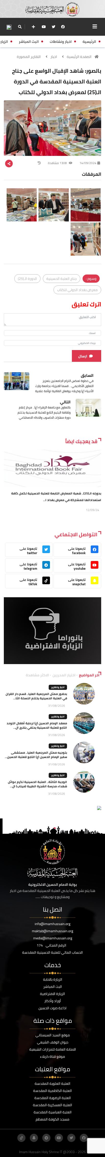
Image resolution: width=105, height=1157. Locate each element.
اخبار (53, 56)
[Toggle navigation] (94, 26)
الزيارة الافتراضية (52, 993)
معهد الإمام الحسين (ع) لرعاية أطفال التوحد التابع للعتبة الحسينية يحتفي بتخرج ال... (37, 725)
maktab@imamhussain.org (52, 931)
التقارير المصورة (29, 56)
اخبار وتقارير (57, 687)
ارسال (82, 356)
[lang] (9, 27)
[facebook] (63, 26)
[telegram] (46, 1138)
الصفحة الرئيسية (79, 56)
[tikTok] (21, 1138)
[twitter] (53, 26)
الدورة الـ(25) (27, 278)
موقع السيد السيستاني (52, 1035)
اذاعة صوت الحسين (52, 1008)
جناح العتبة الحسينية (61, 278)
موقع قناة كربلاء (52, 1056)
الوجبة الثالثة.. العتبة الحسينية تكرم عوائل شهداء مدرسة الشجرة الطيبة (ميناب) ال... (37, 784)
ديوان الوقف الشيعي (52, 1042)
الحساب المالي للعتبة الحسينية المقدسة (52, 952)
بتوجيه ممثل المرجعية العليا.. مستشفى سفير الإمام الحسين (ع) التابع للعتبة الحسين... (36, 755)
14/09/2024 (88, 163)
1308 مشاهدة (58, 163)
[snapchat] (34, 1138)
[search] (20, 26)
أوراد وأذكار (52, 1001)
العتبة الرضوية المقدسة (52, 1097)
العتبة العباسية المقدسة (53, 1112)
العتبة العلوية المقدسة (52, 1083)
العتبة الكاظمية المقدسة (52, 1090)
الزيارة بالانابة (52, 979)
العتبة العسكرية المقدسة (52, 1105)
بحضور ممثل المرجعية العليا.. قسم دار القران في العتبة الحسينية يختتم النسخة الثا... (36, 696)
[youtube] (43, 26)
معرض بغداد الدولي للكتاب (77, 290)
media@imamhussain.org (52, 938)
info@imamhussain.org (52, 923)
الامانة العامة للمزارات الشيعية (52, 1049)
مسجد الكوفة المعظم (52, 1119)
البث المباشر (52, 986)
